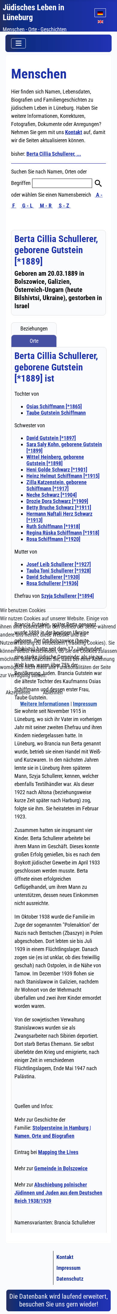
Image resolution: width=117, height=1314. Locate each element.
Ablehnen (53, 692)
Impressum (85, 704)
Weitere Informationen (44, 704)
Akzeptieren (18, 692)
